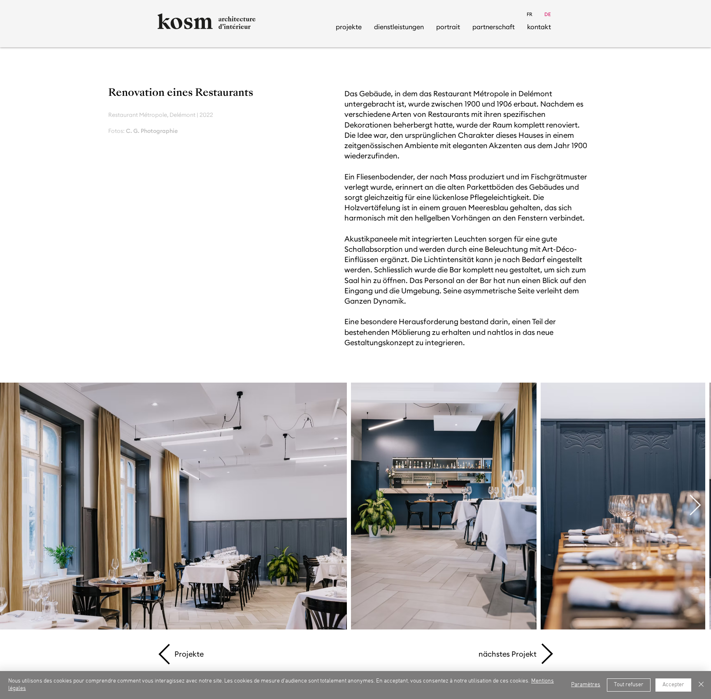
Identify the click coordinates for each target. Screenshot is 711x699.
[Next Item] (695, 506)
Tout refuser (629, 684)
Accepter (673, 684)
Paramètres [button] (585, 684)
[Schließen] (701, 685)
